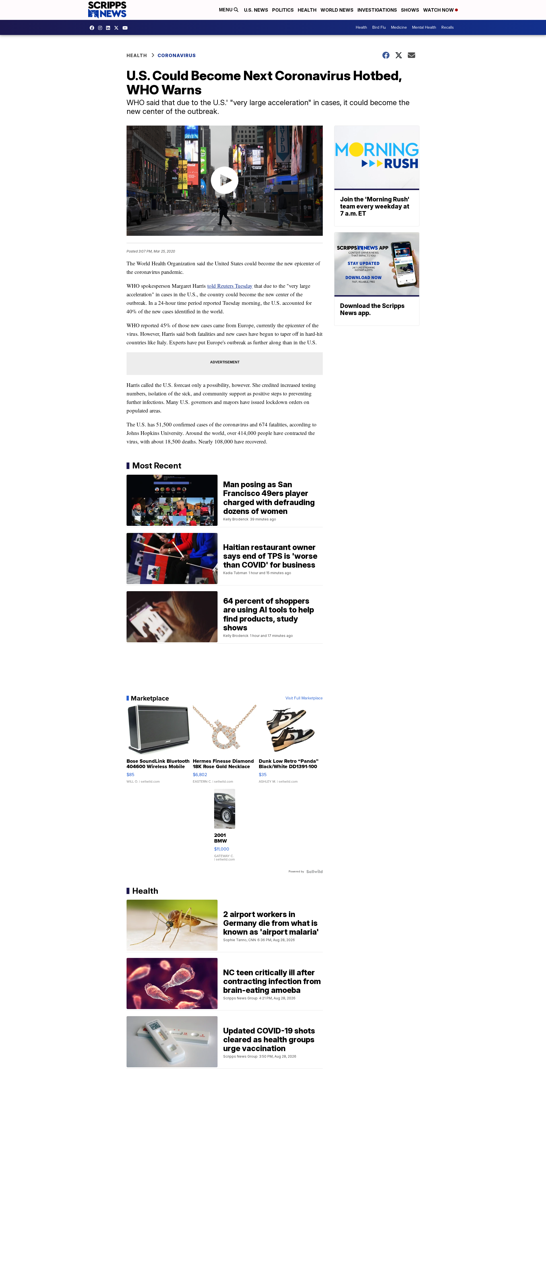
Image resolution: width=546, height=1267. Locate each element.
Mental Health (424, 27)
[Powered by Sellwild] (314, 872)
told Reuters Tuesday (230, 285)
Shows (410, 10)
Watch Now (439, 10)
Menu (226, 9)
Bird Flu (379, 27)
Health (307, 10)
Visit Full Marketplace (304, 698)
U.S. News (256, 10)
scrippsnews (93, 28)
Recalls (447, 27)
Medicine (399, 27)
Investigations (377, 10)
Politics (283, 10)
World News (336, 10)
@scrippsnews (127, 28)
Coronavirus (177, 55)
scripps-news (109, 28)
